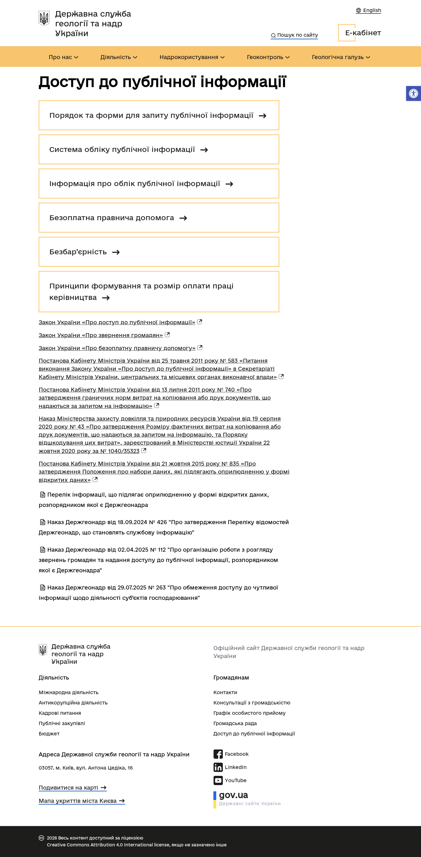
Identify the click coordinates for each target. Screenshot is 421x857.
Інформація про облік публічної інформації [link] (136, 183)
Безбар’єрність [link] (79, 251)
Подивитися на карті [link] (68, 787)
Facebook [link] (237, 754)
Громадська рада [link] (235, 723)
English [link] (372, 10)
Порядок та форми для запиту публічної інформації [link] (152, 115)
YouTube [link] (236, 780)
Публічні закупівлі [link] (62, 723)
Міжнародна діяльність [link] (69, 692)
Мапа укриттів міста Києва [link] (78, 801)
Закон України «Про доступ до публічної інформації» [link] (117, 322)
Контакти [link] (225, 692)
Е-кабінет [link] (363, 32)
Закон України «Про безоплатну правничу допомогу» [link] (117, 348)
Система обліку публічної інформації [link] (123, 149)
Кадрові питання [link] (60, 713)
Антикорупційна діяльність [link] (73, 702)
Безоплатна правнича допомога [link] (112, 217)
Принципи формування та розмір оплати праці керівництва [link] (141, 291)
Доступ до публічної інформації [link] (254, 733)
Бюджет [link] (49, 733)
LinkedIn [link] (236, 767)
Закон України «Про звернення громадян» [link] (101, 335)
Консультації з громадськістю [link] (251, 702)
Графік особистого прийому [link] (249, 713)
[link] (413, 93)
